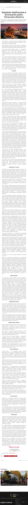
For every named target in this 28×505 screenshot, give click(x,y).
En (2, 1)
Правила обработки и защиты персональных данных (18, 499)
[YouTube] (7, 502)
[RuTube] (6, 502)
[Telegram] (2, 502)
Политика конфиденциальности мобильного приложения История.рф (18, 501)
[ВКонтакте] (3, 502)
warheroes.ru (19, 504)
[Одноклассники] (8, 502)
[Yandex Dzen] (10, 502)
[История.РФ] (14, 1)
